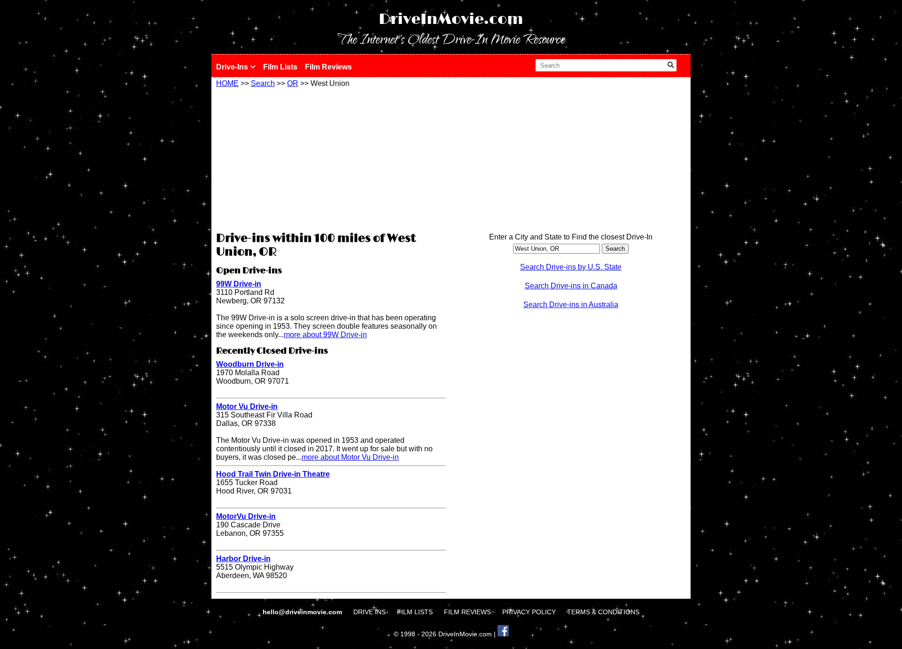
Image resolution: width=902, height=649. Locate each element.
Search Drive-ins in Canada (571, 286)
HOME (227, 83)
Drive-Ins (233, 67)
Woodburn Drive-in (250, 364)
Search (263, 83)
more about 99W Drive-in (325, 335)
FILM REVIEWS (467, 612)
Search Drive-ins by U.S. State (571, 267)
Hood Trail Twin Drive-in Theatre (273, 474)
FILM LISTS (415, 612)
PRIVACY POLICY (529, 612)
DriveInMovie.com (451, 19)
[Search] (670, 65)
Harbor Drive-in (243, 559)
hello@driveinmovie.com (303, 612)
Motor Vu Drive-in (247, 406)
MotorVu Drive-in (246, 516)
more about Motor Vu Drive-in (350, 457)
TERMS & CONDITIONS (603, 612)
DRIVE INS (369, 612)
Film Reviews (328, 67)
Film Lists (280, 67)
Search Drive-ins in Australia (570, 305)
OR (292, 83)
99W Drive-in (238, 284)
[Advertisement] (331, 158)
